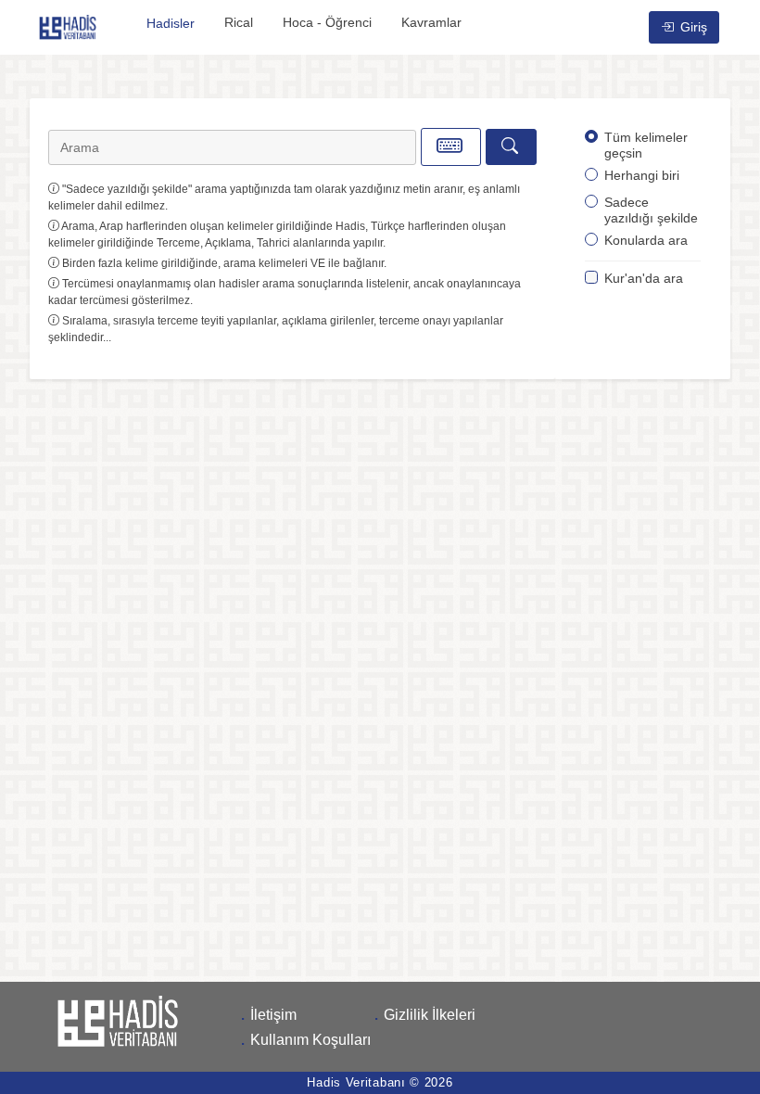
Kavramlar (431, 22)
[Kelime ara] (511, 147)
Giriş (692, 26)
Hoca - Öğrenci (327, 22)
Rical (238, 22)
